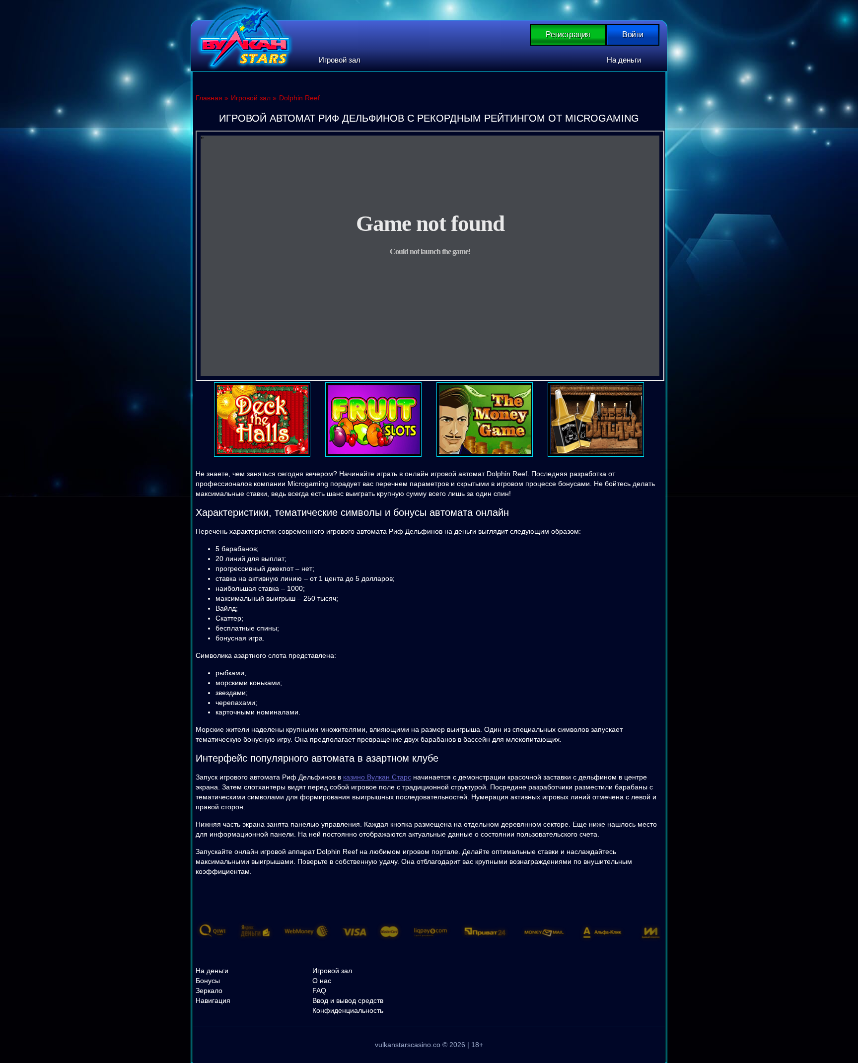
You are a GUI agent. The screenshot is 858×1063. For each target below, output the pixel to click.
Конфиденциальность (347, 1010)
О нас (321, 981)
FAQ (319, 990)
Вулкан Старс (245, 37)
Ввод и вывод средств (347, 1000)
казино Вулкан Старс (377, 777)
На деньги (624, 60)
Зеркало (209, 990)
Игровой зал (339, 60)
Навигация (213, 1000)
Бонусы (208, 981)
